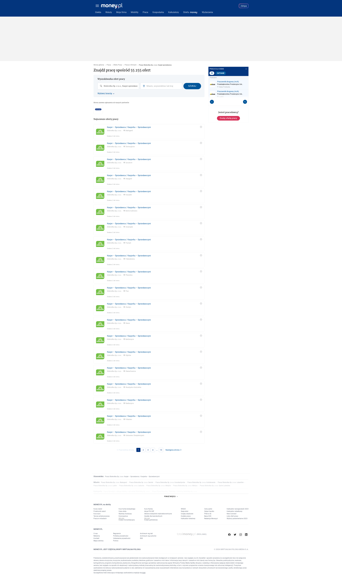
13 (161, 450)
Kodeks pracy (186, 516)
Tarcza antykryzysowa (102, 516)
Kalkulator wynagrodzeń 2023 (237, 509)
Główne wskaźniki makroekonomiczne (158, 514)
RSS (141, 538)
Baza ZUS (207, 516)
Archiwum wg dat (146, 533)
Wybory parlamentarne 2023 (237, 518)
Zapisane (220, 73)
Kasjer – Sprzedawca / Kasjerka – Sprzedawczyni (129, 127)
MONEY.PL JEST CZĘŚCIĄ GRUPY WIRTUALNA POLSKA (117, 549)
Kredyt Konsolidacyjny (127, 520)
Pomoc (115, 541)
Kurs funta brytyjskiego (127, 509)
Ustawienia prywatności (121, 538)
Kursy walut (98, 509)
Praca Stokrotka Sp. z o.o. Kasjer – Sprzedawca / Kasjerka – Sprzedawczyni (132, 476)
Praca (109, 65)
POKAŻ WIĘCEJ (170, 496)
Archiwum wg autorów (148, 536)
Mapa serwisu (99, 541)
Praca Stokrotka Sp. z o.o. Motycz (185, 486)
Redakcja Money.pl (211, 518)
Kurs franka (148, 509)
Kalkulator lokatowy (188, 518)
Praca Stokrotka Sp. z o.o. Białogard (114, 482)
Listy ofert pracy (232, 516)
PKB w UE (207, 514)
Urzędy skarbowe (187, 514)
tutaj (143, 573)
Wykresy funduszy (125, 514)
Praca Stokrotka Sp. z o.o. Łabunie (131, 486)
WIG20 (183, 509)
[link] (149, 131)
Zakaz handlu (209, 511)
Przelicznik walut (100, 511)
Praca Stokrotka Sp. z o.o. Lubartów (231, 482)
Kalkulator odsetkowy (234, 511)
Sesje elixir (184, 511)
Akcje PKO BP (149, 511)
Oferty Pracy (117, 65)
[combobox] (118, 86)
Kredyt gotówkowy (151, 520)
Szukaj (192, 86)
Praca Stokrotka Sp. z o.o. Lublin (105, 486)
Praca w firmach (131, 65)
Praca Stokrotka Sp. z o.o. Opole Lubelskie (215, 486)
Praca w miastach (100, 518)
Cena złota (122, 511)
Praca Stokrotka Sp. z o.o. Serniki (141, 482)
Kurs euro (97, 514)
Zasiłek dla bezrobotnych (153, 516)
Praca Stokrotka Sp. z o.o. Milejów (158, 486)
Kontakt (96, 538)
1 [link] (138, 450)
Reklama (97, 536)
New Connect (231, 514)
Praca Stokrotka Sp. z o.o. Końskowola (201, 482)
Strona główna (99, 65)
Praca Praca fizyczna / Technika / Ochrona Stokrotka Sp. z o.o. (174, 491)
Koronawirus (123, 516)
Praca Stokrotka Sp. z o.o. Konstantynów (170, 482)
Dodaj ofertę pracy (228, 118)
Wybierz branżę (105, 93)
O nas (96, 533)
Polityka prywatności (120, 536)
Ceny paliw (208, 509)
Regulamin (117, 533)
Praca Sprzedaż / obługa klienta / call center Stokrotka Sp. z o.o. (127, 491)
